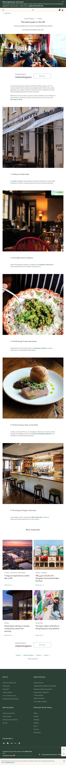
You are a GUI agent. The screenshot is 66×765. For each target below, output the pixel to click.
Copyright (5, 751)
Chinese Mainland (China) (49, 754)
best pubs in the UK (16, 99)
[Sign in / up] (62, 10)
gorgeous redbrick (41, 348)
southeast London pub (46, 264)
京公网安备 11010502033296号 (23, 755)
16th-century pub (36, 517)
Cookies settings (38, 695)
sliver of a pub (17, 181)
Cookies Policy (9, 762)
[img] (62, 1)
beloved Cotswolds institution (42, 434)
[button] (64, 761)
